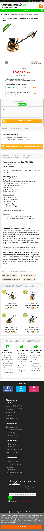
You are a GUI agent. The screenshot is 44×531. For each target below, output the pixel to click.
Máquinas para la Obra (17, 14)
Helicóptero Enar (29, 279)
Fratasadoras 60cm (28, 275)
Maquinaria (6, 14)
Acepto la (21, 501)
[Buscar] (42, 10)
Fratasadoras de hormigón (31, 14)
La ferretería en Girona (14, 430)
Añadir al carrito (24, 120)
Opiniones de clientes (13, 435)
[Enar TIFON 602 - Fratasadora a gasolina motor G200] (21, 60)
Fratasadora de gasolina (11, 279)
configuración (11, 522)
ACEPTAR (21, 527)
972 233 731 (8, 1)
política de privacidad (25, 501)
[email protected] (12, 412)
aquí (36, 519)
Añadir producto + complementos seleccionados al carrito (24, 147)
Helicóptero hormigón (10, 275)
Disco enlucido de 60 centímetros (14, 137)
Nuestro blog (10, 433)
